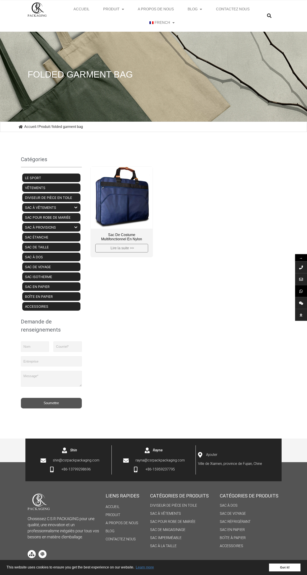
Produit (111, 9)
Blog (110, 531)
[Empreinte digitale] (42, 554)
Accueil (81, 9)
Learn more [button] (145, 567)
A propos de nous (156, 9)
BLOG (193, 9)
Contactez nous (233, 9)
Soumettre (51, 403)
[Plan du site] (32, 554)
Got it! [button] (285, 567)
